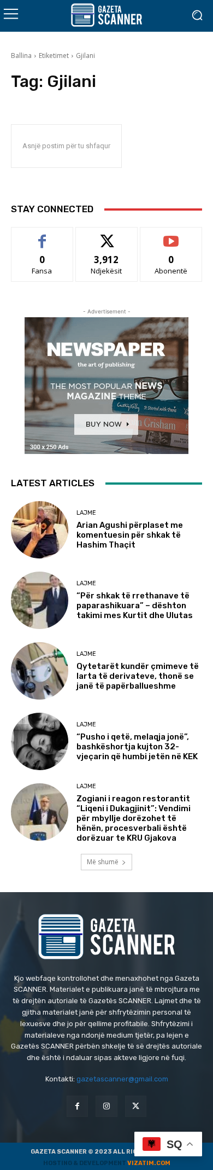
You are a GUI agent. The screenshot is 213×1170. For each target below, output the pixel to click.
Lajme (86, 513)
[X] (135, 1106)
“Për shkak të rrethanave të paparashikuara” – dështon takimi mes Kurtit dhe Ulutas (134, 605)
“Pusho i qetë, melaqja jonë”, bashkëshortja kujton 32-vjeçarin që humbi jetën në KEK (137, 746)
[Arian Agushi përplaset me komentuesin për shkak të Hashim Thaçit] (39, 529)
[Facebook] (77, 1106)
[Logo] (106, 15)
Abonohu (171, 235)
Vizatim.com (148, 1163)
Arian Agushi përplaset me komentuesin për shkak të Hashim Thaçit (129, 535)
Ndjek (106, 235)
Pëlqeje (42, 235)
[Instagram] (106, 1106)
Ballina (21, 55)
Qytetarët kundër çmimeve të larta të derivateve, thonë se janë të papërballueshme (137, 676)
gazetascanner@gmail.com (122, 1079)
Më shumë (103, 861)
